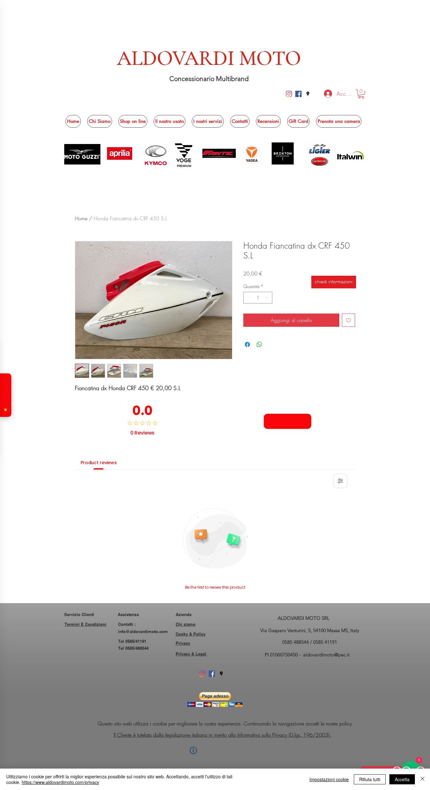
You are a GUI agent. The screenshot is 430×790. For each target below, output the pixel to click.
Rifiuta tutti (369, 779)
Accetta (402, 779)
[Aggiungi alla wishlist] (348, 320)
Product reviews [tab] (99, 462)
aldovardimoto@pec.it (326, 655)
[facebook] (298, 94)
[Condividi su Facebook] (247, 344)
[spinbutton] (257, 297)
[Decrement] (248, 297)
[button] (361, 93)
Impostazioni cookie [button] (329, 779)
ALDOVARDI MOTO (209, 58)
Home (81, 218)
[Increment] (267, 297)
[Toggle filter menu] (340, 481)
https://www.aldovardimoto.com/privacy (60, 782)
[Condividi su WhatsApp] (259, 344)
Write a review (287, 421)
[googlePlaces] (308, 94)
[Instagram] (289, 94)
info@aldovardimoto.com (143, 631)
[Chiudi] (422, 779)
